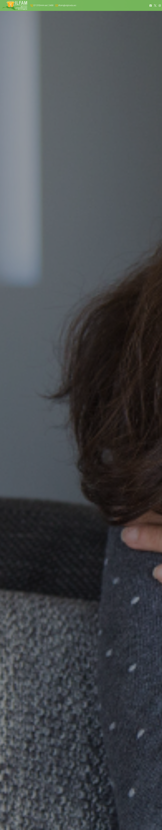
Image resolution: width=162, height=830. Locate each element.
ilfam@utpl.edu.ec (67, 5)
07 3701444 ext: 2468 (43, 5)
